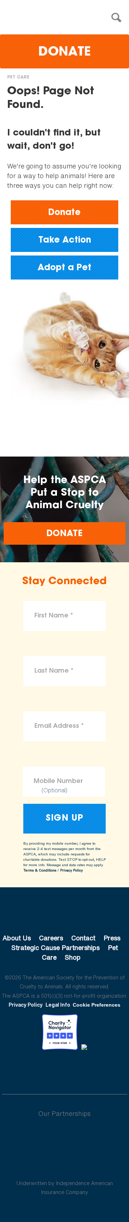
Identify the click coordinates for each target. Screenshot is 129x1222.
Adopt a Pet (64, 268)
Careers (51, 937)
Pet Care (18, 77)
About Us (17, 937)
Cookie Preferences (96, 1005)
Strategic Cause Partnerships (55, 947)
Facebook (27, 1069)
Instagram (83, 1069)
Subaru (64, 1136)
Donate (64, 52)
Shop (73, 957)
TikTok (101, 1069)
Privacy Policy (71, 870)
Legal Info (58, 1004)
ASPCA (64, 913)
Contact (83, 937)
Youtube (64, 1069)
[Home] (66, 17)
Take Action (64, 240)
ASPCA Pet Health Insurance (64, 1166)
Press (112, 937)
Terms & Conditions (39, 870)
